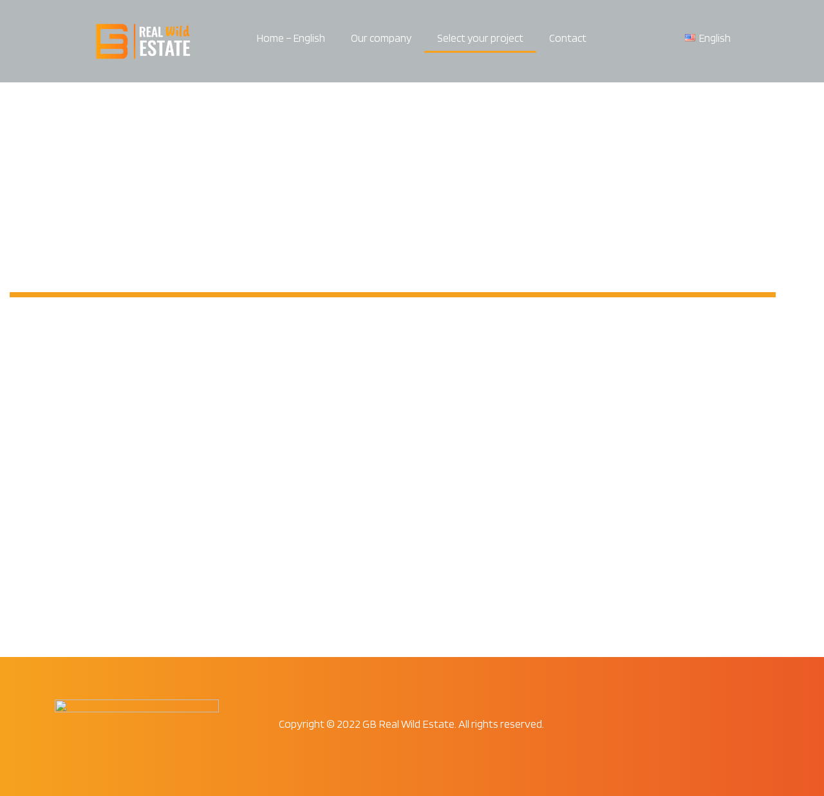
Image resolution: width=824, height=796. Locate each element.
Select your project (480, 38)
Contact (567, 38)
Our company (381, 38)
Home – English (291, 38)
